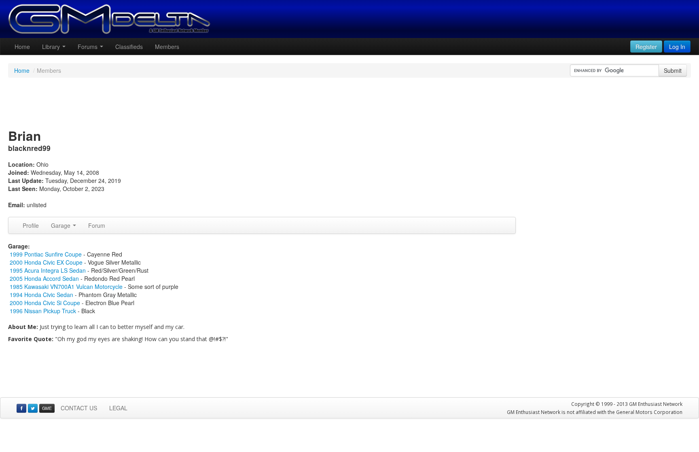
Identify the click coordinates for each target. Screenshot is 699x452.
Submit (673, 70)
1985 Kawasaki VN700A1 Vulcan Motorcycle (66, 286)
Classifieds (129, 46)
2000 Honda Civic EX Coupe (46, 262)
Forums (88, 46)
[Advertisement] (349, 104)
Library (51, 46)
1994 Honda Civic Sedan (41, 295)
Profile (31, 225)
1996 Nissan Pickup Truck (43, 311)
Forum (96, 225)
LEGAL (118, 408)
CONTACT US (79, 408)
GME (47, 408)
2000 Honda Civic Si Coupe (45, 303)
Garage (61, 225)
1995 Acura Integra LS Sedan (48, 270)
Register (646, 46)
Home (22, 46)
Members (167, 46)
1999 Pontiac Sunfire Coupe (46, 254)
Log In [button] (677, 46)
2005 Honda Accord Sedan (44, 278)
